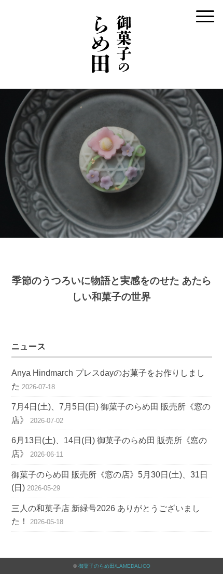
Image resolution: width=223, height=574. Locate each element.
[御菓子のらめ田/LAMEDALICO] (111, 12)
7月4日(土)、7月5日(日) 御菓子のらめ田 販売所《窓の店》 (111, 413)
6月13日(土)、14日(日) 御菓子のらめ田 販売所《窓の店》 (109, 447)
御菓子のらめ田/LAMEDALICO (114, 566)
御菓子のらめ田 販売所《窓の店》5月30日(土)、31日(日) (109, 481)
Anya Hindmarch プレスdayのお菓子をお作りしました (108, 379)
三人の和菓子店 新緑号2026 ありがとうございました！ (105, 515)
